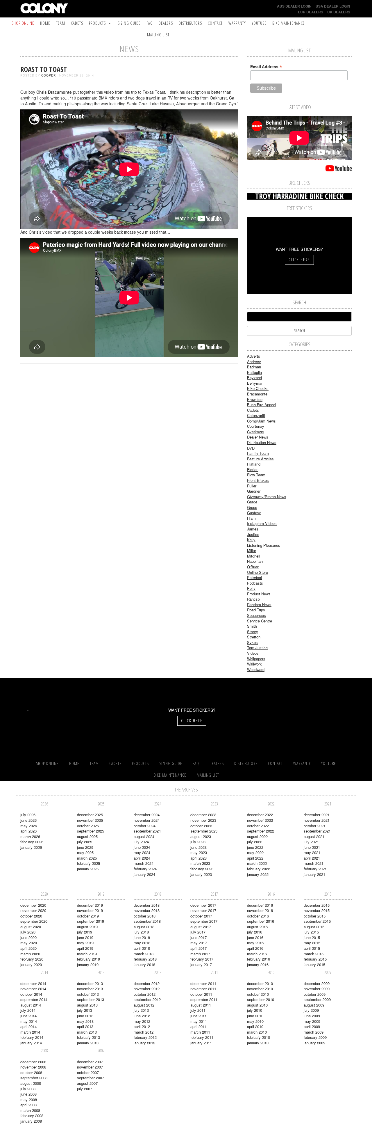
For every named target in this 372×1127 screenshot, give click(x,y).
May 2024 (142, 852)
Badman (254, 367)
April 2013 (85, 1026)
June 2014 (28, 1015)
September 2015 (317, 921)
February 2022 (258, 869)
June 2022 (255, 847)
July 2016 (254, 932)
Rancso (253, 599)
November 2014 (33, 988)
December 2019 (90, 905)
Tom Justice (257, 647)
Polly (251, 588)
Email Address (266, 67)
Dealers (166, 23)
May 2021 (312, 852)
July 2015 (311, 932)
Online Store (257, 572)
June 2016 (255, 937)
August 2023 (200, 836)
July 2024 (141, 841)
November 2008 (33, 1067)
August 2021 (314, 836)
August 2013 (87, 1005)
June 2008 (28, 1094)
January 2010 (258, 1043)
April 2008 (28, 1105)
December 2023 (203, 814)
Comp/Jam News (261, 421)
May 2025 (85, 852)
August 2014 (30, 1005)
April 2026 (28, 831)
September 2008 (33, 1077)
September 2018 (147, 921)
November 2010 (260, 988)
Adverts (253, 356)
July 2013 (84, 1010)
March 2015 (313, 953)
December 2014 (33, 983)
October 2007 (88, 1072)
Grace (252, 502)
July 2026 (27, 814)
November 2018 (147, 910)
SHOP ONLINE (23, 23)
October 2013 (88, 994)
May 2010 (255, 1021)
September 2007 (90, 1077)
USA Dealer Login (333, 6)
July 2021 (311, 841)
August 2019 (87, 926)
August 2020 (30, 926)
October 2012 (144, 994)
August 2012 (144, 1005)
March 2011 (200, 1032)
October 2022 (258, 825)
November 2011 (203, 988)
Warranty (237, 23)
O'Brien (253, 566)
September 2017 (203, 921)
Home (45, 23)
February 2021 (315, 869)
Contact (215, 23)
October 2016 (258, 916)
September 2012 (147, 999)
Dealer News (257, 437)
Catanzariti (256, 415)
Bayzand (254, 377)
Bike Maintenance (288, 23)
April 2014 (28, 1026)
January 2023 (201, 874)
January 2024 (144, 874)
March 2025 (87, 858)
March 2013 (87, 1032)
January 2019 (88, 964)
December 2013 (90, 983)
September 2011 (203, 999)
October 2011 (201, 994)
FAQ (149, 23)
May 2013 (85, 1021)
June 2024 (142, 847)
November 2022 (260, 820)
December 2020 (33, 905)
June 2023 (198, 847)
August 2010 (257, 1005)
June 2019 (85, 937)
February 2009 (315, 1037)
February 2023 (201, 869)
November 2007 (90, 1067)
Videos (253, 653)
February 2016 (258, 959)
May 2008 (28, 1099)
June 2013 (85, 1015)
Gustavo (254, 512)
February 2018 (145, 959)
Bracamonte (257, 394)
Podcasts (255, 583)
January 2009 (314, 1043)
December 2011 (203, 983)
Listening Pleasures (263, 545)
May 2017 (198, 942)
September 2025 (90, 831)
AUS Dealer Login (294, 6)
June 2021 (312, 847)
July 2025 (84, 841)
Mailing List (158, 35)
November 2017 (203, 910)
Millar (251, 550)
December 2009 (317, 983)
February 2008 (31, 1115)
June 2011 (198, 1015)
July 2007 (84, 1088)
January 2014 (31, 1043)
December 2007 (90, 1061)
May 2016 (255, 942)
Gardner (253, 491)
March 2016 (257, 953)
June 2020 (28, 937)
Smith (252, 626)
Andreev (254, 361)
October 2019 (88, 916)
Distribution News (261, 442)
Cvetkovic (255, 431)
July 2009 (311, 1010)
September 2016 (260, 921)
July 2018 (141, 932)
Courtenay (255, 426)
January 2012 (144, 1043)
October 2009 (315, 994)
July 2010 (254, 1010)
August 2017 (200, 926)
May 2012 (142, 1021)
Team (60, 23)
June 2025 (85, 847)
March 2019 (87, 953)
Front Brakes (258, 480)
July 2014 (27, 1010)
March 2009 (313, 1032)
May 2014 (28, 1021)
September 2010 (260, 999)
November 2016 (260, 910)
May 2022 (255, 852)
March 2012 (143, 1032)
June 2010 (255, 1015)
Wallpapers (256, 658)
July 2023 (197, 841)
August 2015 (314, 926)
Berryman (255, 383)
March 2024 (143, 863)
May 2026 (28, 825)
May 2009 (312, 1021)
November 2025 (90, 820)
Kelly (251, 539)
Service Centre (259, 621)
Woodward (255, 669)
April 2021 (312, 858)
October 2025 (88, 825)
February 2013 (88, 1037)
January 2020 (31, 964)
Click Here (299, 259)
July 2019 (84, 932)
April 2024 (142, 858)
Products (97, 23)
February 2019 (88, 959)
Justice (253, 534)
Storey (252, 631)
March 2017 (200, 953)
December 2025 (90, 814)
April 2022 (255, 858)
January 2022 (258, 874)
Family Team (258, 453)
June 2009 (312, 1015)
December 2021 (317, 814)
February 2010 (258, 1037)
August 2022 (257, 836)
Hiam (251, 518)
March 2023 (200, 863)
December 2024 (147, 814)
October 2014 (31, 994)
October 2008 (31, 1072)
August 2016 (257, 926)
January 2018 (144, 964)
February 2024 (145, 869)
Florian (252, 469)
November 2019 (90, 910)
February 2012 (145, 1037)
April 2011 (198, 1026)
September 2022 (260, 831)
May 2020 (28, 942)
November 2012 (147, 988)
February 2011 (201, 1037)
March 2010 (257, 1032)
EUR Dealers (310, 12)
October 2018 (144, 916)
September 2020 (33, 921)
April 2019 (85, 948)
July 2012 (141, 1010)
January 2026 (31, 847)
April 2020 (28, 948)
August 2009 (314, 1005)
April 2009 (312, 1026)
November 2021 (317, 820)
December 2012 (147, 983)
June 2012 (142, 1015)
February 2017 (201, 959)
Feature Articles (260, 459)
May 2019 (85, 942)
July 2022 (254, 841)
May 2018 (142, 942)
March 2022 (257, 863)
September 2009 (317, 999)
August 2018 (144, 926)
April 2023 (198, 858)
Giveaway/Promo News (266, 496)
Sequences (256, 615)
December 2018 (147, 905)
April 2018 (142, 948)
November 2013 (90, 988)
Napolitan (255, 561)
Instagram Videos (262, 523)
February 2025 (88, 863)
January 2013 (88, 1043)
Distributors (190, 23)
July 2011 (197, 1010)
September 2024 (147, 831)
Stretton (253, 637)
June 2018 (142, 937)
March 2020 (30, 953)
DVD (251, 448)
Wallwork (254, 664)
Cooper (48, 75)
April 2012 (142, 1026)
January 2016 (258, 964)
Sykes (252, 642)
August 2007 (87, 1083)
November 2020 (33, 910)
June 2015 (312, 937)
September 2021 (317, 831)
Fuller (251, 486)
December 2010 (260, 983)
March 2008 (30, 1110)
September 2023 (203, 831)
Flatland (253, 464)
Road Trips (256, 610)
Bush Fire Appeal (261, 404)
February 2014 (31, 1037)
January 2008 (31, 1121)
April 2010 (255, 1026)
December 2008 (33, 1061)
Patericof (254, 577)
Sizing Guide (129, 23)
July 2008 (27, 1088)
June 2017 (198, 937)
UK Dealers (338, 12)
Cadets (77, 23)
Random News (259, 604)
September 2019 (90, 921)
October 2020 (31, 916)
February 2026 (31, 841)
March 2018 (143, 953)
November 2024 (147, 820)
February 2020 (31, 959)
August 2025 (87, 836)
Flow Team (256, 475)
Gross (252, 507)
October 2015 (315, 916)
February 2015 (315, 959)
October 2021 (315, 825)
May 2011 (198, 1021)
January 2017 (201, 964)
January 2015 (314, 964)
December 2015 (317, 905)
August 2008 (30, 1083)
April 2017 (198, 948)
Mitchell (253, 556)
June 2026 (28, 820)
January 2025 (88, 869)
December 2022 (260, 814)
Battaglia (254, 372)
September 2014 (33, 999)
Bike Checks (258, 388)
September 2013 (90, 999)
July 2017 (197, 932)
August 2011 (200, 1005)
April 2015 (312, 948)
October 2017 (201, 916)
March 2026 (30, 836)
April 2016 (255, 948)
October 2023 (201, 825)
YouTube (259, 23)
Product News (259, 594)
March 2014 (30, 1032)
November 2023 (203, 820)
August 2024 (144, 836)
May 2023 (198, 852)
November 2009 (317, 988)
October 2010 (258, 994)
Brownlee (254, 399)
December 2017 (203, 905)
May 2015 (312, 942)
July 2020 (27, 932)
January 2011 (201, 1043)
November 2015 (317, 910)
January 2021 (314, 874)
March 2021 (313, 863)
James (252, 529)
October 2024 (144, 825)
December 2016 (260, 905)
